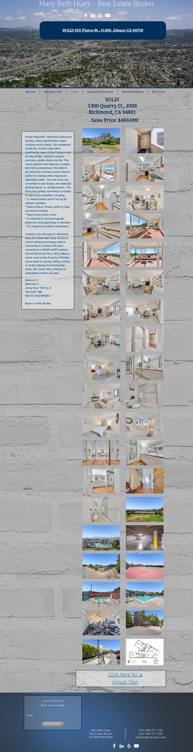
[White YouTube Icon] (108, 15)
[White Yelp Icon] (100, 15)
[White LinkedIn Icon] (93, 15)
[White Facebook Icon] (85, 15)
